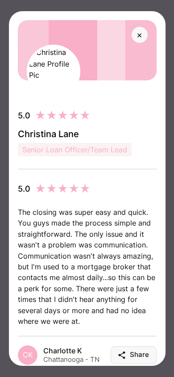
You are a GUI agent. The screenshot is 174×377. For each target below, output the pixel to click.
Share (139, 354)
